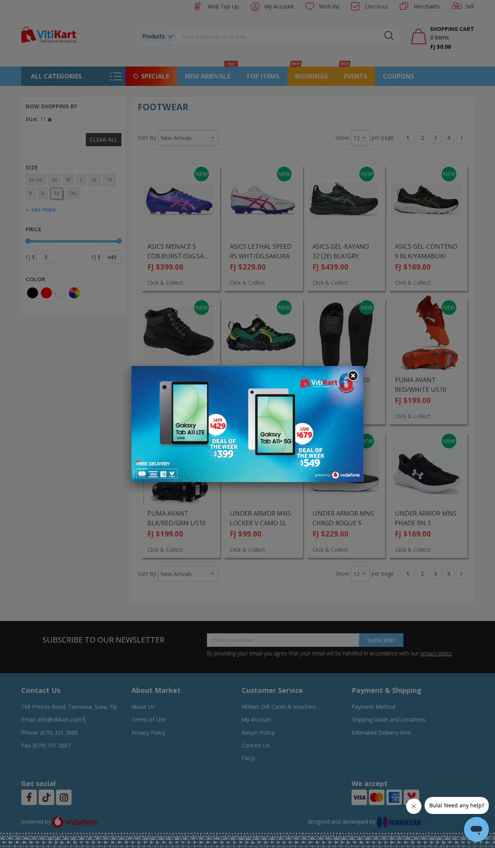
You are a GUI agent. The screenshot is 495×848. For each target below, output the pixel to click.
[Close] (353, 376)
